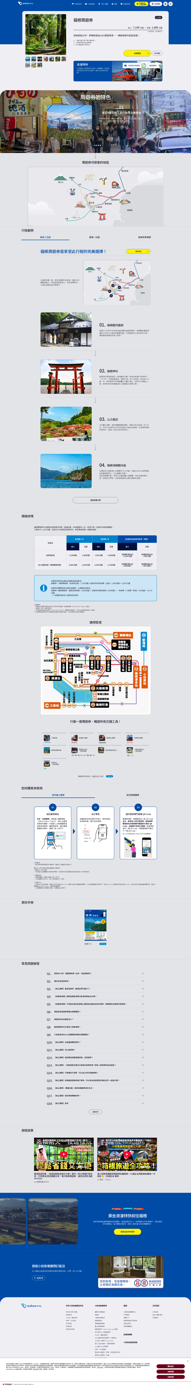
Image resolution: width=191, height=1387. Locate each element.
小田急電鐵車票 (101, 1306)
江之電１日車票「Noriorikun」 (104, 1341)
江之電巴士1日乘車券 (101, 1346)
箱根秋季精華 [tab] (144, 237)
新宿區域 (69, 1326)
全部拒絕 (171, 1371)
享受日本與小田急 (71, 1312)
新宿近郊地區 (70, 1329)
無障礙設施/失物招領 (130, 1320)
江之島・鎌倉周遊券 (101, 1335)
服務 (125, 1306)
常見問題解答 (128, 1326)
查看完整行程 (95, 500)
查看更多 (96, 1112)
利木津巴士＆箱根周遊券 (103, 1332)
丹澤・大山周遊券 (100, 1349)
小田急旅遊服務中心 (130, 1312)
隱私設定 (171, 1366)
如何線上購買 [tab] (58, 794)
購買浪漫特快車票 (127, 1231)
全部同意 (171, 1377)
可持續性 (155, 1318)
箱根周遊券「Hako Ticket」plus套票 (106, 1329)
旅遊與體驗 (128, 1334)
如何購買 (157, 53)
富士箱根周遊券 (100, 1326)
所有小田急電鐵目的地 (74, 1306)
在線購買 (137, 53)
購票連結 (138, 251)
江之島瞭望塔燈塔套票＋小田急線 (105, 1338)
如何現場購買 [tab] (133, 794)
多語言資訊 (127, 1323)
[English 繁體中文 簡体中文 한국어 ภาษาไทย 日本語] (165, 4)
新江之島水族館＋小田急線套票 (105, 1343)
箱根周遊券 (98, 1320)
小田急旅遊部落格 (130, 1342)
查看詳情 (40, 1278)
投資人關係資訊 (157, 1315)
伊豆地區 (69, 1323)
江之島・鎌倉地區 (71, 1318)
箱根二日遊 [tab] (45, 237)
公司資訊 (155, 1306)
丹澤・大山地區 (71, 1320)
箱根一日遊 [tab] (94, 237)
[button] (92, 145)
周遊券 (97, 1315)
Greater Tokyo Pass (101, 1358)
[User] (170, 4)
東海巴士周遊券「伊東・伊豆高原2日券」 (108, 1352)
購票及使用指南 (100, 1312)
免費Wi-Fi (126, 1318)
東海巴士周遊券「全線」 (103, 1355)
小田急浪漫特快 (100, 1318)
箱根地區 (69, 1315)
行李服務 (126, 1315)
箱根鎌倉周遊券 (100, 1323)
